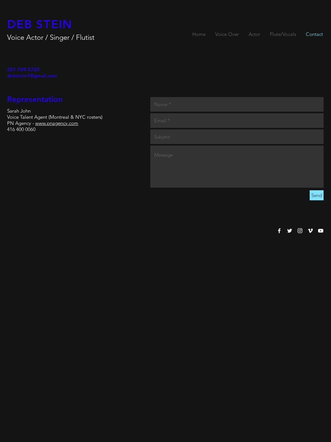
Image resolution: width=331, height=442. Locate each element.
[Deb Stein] (279, 230)
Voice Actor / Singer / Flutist (50, 37)
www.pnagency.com (56, 123)
